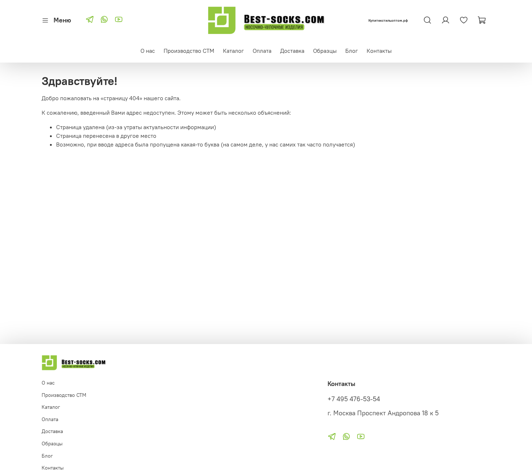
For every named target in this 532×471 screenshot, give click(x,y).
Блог (351, 50)
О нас (147, 50)
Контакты (379, 50)
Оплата (262, 50)
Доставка (292, 50)
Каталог (233, 50)
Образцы (325, 50)
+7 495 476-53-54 (354, 399)
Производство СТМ (189, 50)
